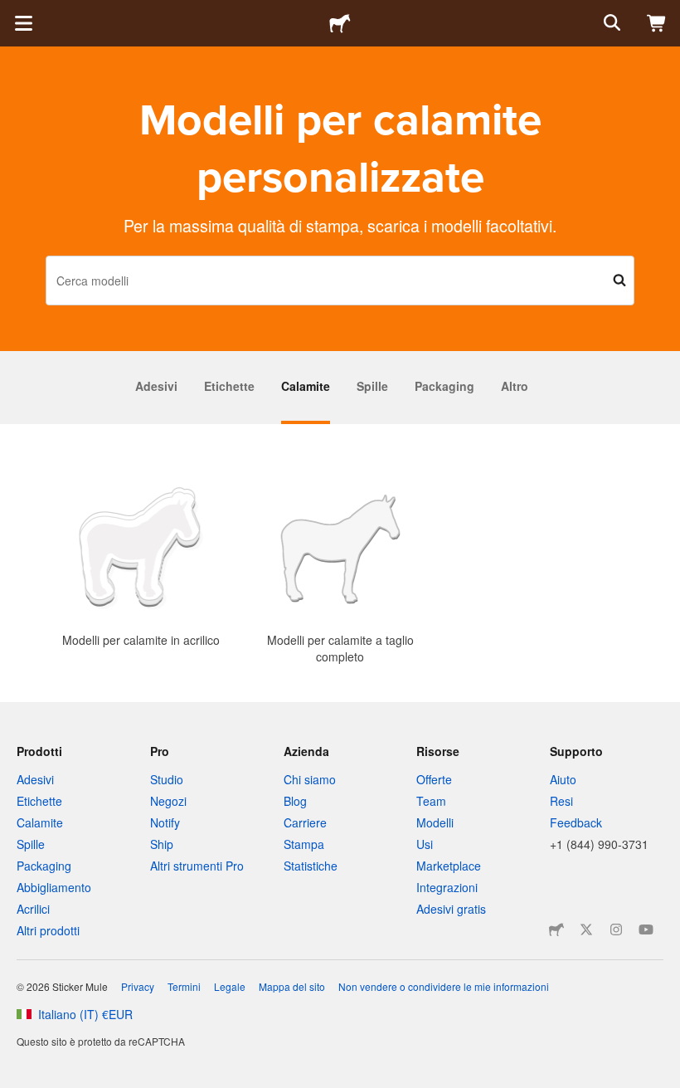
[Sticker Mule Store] (556, 929)
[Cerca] (610, 23)
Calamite (305, 386)
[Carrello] (657, 23)
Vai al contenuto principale (12, 12)
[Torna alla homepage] (340, 23)
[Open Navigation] (23, 23)
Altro (514, 386)
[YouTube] (646, 929)
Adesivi (156, 386)
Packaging (444, 386)
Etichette (229, 386)
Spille (372, 386)
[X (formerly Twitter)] (586, 929)
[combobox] (340, 280)
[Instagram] (616, 929)
